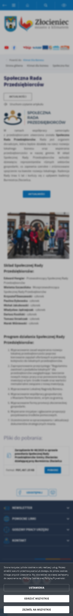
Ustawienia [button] (36, 588)
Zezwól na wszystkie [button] (36, 609)
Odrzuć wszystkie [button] (36, 598)
